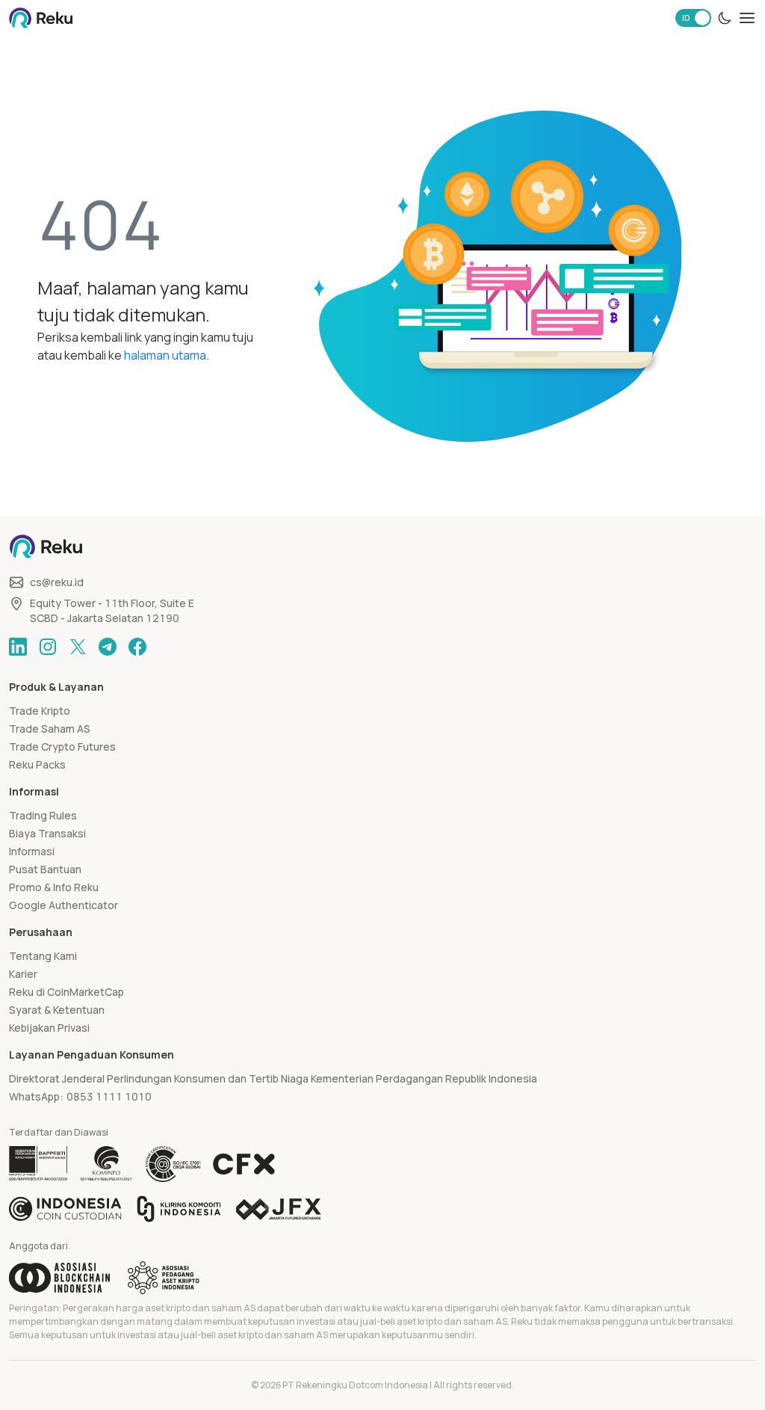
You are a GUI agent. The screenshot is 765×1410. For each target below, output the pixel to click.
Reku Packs (37, 764)
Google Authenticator (63, 905)
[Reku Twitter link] (78, 647)
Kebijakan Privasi (49, 1027)
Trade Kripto (39, 711)
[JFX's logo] (278, 1209)
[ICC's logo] (65, 1209)
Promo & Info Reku (54, 887)
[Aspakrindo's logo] (163, 1278)
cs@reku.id (57, 582)
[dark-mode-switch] (724, 17)
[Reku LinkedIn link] (18, 647)
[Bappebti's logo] (38, 1164)
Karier (23, 974)
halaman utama (165, 355)
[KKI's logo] (179, 1209)
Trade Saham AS (49, 728)
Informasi (32, 851)
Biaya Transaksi (47, 833)
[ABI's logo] (59, 1278)
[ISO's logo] (172, 1164)
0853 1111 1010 (109, 1096)
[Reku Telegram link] (108, 647)
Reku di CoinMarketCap (66, 992)
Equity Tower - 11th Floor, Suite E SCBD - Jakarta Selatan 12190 (112, 610)
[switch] (693, 18)
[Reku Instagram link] (48, 647)
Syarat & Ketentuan (57, 1010)
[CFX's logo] (244, 1164)
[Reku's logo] (40, 17)
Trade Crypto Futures (62, 746)
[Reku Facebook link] (137, 647)
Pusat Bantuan (45, 869)
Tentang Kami (43, 956)
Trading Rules (43, 815)
